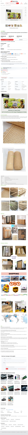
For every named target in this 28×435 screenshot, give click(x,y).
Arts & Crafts (4, 5)
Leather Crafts (3, 419)
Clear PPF (8, 411)
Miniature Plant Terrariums (13, 421)
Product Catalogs (11, 409)
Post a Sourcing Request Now (22, 368)
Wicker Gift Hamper (9, 412)
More (1, 429)
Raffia (21, 411)
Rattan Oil (23, 426)
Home (1, 5)
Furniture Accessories (16, 412)
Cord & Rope (2, 412)
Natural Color (10, 424)
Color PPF (2, 411)
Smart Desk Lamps (17, 419)
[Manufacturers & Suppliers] (14, 1)
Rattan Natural (7, 426)
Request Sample (13, 41)
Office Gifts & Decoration (8, 5)
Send (7, 368)
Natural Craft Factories (20, 424)
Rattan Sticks (12, 426)
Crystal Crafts (7, 419)
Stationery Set (12, 419)
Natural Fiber (14, 424)
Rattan (15, 411)
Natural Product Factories (4, 424)
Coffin (21, 412)
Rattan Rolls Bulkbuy (3, 428)
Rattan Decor (2, 426)
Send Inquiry (7, 39)
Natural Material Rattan (18, 426)
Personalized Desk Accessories (4, 421)
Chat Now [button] (21, 39)
